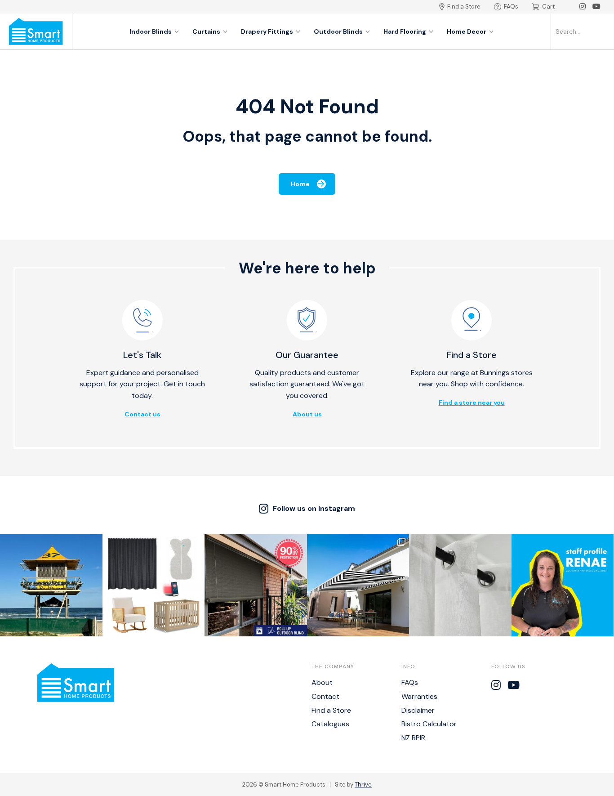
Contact (325, 696)
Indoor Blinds (150, 31)
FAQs (511, 6)
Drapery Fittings (267, 31)
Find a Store (464, 6)
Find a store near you (472, 402)
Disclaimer (418, 710)
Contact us (142, 414)
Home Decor (466, 31)
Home (300, 184)
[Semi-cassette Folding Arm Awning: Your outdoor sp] (358, 585)
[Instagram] (582, 7)
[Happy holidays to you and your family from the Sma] (51, 585)
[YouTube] (596, 7)
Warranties (419, 696)
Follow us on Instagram (314, 508)
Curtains (206, 31)
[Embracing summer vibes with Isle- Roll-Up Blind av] (256, 585)
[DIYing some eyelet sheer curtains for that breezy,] (460, 585)
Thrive (363, 784)
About (322, 682)
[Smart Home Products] (36, 31)
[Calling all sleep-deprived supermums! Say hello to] (153, 585)
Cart (548, 6)
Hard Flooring (404, 31)
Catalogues (330, 724)
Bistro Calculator (429, 724)
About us (307, 414)
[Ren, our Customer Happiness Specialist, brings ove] (563, 585)
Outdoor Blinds (338, 31)
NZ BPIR (413, 737)
